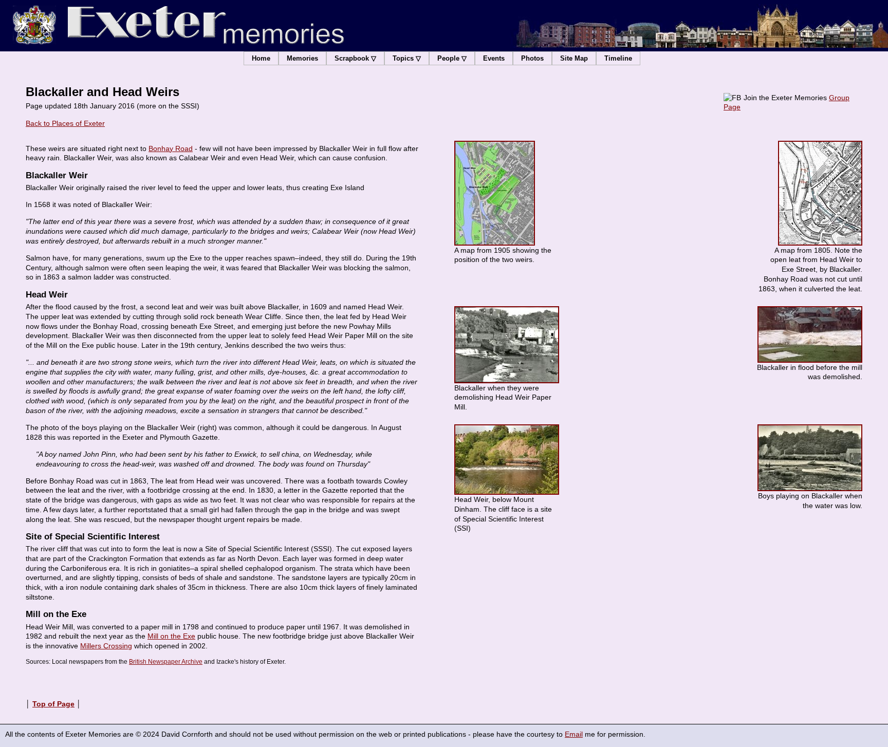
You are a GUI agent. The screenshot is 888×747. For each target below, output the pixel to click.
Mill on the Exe (171, 636)
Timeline (618, 58)
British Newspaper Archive (165, 662)
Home (261, 58)
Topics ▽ (407, 58)
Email (574, 734)
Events (494, 58)
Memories (302, 58)
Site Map (574, 58)
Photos (532, 58)
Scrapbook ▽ (355, 58)
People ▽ (452, 58)
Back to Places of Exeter (65, 123)
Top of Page (53, 704)
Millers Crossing (106, 646)
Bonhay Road (171, 148)
